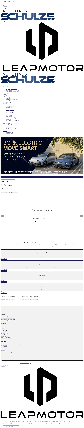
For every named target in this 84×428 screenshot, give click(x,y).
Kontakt (5, 131)
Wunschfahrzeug (9, 100)
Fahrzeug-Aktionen (10, 106)
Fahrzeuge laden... (9, 185)
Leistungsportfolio (10, 110)
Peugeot (7, 95)
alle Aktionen (8, 104)
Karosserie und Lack (7, 121)
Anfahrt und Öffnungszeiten (12, 133)
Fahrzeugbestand (10, 98)
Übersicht (8, 87)
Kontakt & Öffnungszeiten (6, 338)
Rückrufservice (9, 116)
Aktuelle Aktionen (4, 334)
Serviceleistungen (4, 336)
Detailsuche (9, 192)
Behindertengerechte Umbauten (13, 120)
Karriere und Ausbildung (11, 128)
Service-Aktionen (9, 107)
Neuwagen (5, 94)
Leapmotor (3, 328)
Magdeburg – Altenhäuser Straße (13, 90)
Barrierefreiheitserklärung (6, 352)
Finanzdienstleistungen (11, 114)
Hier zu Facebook (4, 345)
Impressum (5, 5)
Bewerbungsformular (10, 129)
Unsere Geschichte (10, 127)
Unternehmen (6, 125)
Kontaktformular (9, 135)
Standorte (5, 86)
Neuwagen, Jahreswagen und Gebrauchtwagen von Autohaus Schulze (16, 244)
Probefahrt (8, 102)
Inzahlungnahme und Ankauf (12, 99)
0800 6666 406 (10, 1)
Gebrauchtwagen (7, 97)
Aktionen (5, 103)
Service (4, 108)
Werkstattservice (9, 115)
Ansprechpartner (9, 132)
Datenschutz (6, 4)
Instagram (5, 8)
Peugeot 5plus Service (10, 112)
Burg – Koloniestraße (10, 93)
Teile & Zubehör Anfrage (11, 118)
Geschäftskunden (7, 123)
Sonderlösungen (9, 124)
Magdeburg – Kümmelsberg (12, 89)
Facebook (5, 6)
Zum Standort (4, 259)
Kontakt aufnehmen (5, 365)
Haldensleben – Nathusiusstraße (13, 91)
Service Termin (9, 119)
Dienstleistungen (9, 111)
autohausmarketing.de (25, 363)
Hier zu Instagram (4, 346)
